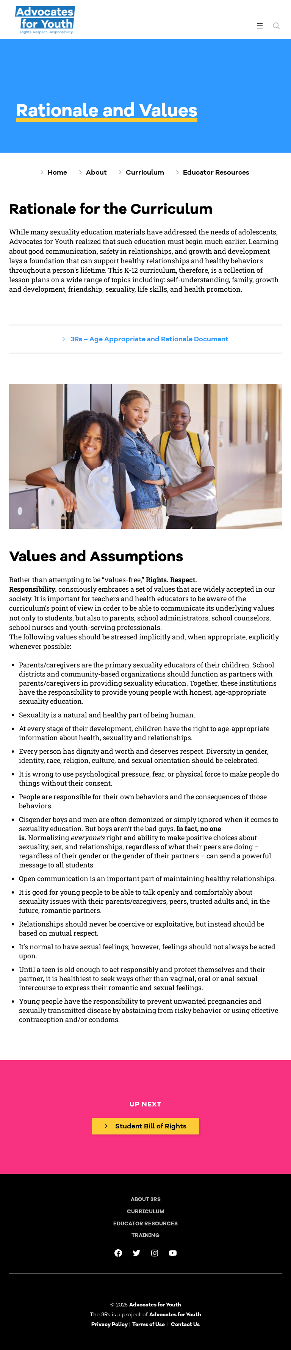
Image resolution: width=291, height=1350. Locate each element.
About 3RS (146, 1199)
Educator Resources (216, 172)
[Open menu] (259, 25)
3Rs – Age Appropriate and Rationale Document (148, 339)
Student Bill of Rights (150, 1126)
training (145, 1235)
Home (57, 172)
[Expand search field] (276, 25)
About (96, 172)
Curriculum (145, 172)
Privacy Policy (109, 1324)
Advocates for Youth (175, 1314)
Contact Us (185, 1324)
